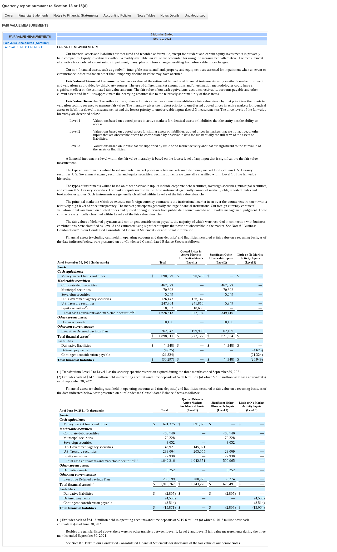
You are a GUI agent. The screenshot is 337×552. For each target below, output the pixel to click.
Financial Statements (33, 15)
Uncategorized (195, 15)
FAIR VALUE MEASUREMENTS (23, 47)
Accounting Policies (117, 15)
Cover (9, 15)
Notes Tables (146, 15)
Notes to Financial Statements (75, 15)
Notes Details (170, 15)
